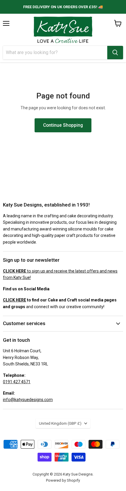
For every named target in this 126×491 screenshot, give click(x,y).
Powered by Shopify (63, 480)
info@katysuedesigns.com (28, 399)
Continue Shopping (63, 125)
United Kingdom (60, 423)
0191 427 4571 (16, 381)
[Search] (115, 52)
